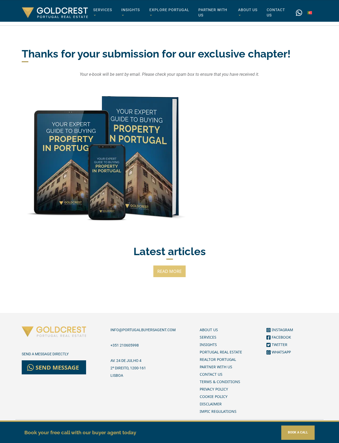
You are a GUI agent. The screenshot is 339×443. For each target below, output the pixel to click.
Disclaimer (211, 403)
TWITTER (279, 344)
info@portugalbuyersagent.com (143, 330)
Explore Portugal (169, 12)
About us (247, 12)
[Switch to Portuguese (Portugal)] (309, 12)
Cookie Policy (214, 396)
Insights (130, 12)
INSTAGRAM (282, 329)
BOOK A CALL (298, 432)
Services (102, 12)
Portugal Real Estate (221, 352)
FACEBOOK (281, 337)
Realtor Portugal (218, 359)
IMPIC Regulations (218, 411)
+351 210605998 (124, 345)
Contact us (276, 12)
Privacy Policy (214, 389)
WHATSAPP (281, 352)
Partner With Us (212, 12)
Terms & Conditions (220, 381)
